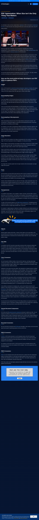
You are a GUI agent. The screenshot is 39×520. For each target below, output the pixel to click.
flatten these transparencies (23, 202)
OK (33, 516)
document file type (32, 50)
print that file (3, 289)
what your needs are (15, 51)
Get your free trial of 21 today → (25, 0)
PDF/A (27, 59)
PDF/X (31, 59)
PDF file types (17, 326)
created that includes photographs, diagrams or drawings (22, 88)
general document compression (15, 312)
